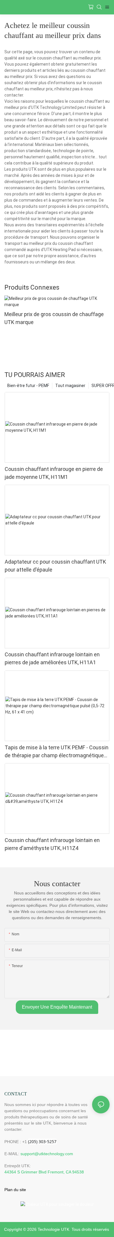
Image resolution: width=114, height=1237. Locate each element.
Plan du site (15, 1189)
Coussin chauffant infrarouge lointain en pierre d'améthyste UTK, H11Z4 (52, 844)
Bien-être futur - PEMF (28, 385)
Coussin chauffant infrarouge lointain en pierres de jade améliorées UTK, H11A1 (52, 658)
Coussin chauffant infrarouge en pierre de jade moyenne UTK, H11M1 (54, 473)
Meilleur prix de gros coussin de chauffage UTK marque (54, 318)
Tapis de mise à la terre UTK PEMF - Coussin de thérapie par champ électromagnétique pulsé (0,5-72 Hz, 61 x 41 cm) (56, 751)
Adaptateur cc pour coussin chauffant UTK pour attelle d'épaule (55, 566)
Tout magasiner (70, 385)
